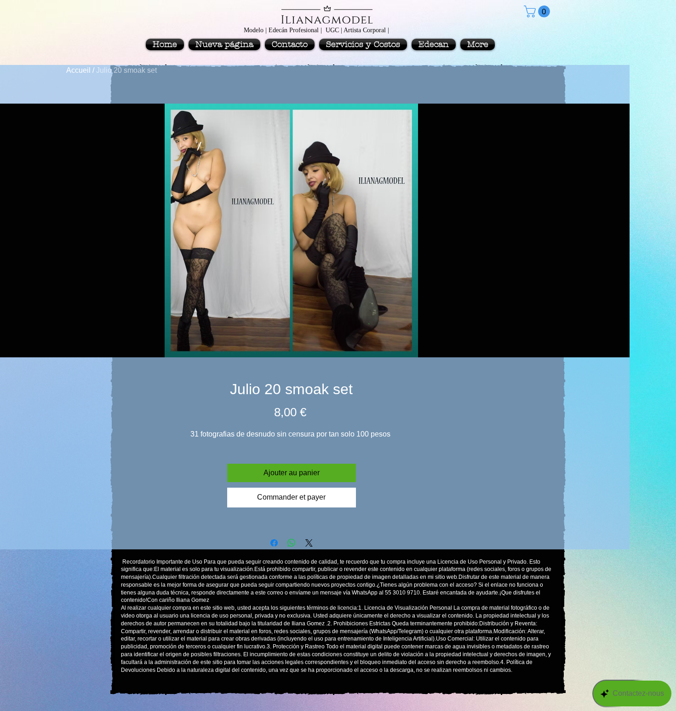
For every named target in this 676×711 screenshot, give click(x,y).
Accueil (78, 70)
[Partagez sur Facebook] (274, 542)
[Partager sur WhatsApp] (291, 542)
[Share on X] (309, 542)
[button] (538, 11)
